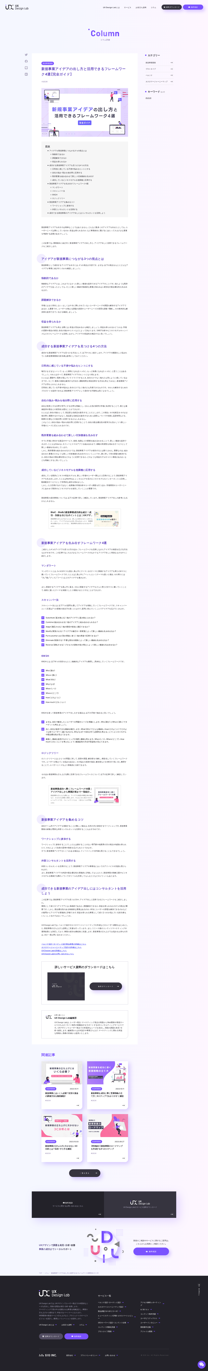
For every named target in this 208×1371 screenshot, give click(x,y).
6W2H (54, 194)
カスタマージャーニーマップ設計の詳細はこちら (61, 947)
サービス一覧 (104, 1295)
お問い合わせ (110, 1355)
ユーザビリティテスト (148, 1318)
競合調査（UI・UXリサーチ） (108, 1311)
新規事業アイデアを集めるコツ (62, 202)
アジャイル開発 (146, 1331)
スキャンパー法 (58, 191)
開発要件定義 (145, 1327)
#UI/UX (148, 98)
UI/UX (44, 81)
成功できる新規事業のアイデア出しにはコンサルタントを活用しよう (77, 213)
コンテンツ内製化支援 (106, 1327)
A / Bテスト (144, 1309)
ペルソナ (149, 75)
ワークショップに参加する (63, 205)
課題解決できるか (59, 158)
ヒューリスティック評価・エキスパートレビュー (115, 1316)
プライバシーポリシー (89, 1355)
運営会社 (69, 1355)
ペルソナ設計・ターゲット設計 (109, 1302)
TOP (40, 1273)
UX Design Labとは (111, 7)
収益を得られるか (59, 161)
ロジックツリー (58, 198)
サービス (127, 7)
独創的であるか (58, 154)
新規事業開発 (48, 63)
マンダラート (57, 187)
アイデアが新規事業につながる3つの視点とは (68, 150)
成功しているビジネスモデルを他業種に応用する (72, 180)
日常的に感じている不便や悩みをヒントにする (71, 169)
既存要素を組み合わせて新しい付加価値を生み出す (73, 176)
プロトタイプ (151, 69)
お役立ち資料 (141, 7)
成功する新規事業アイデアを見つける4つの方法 (68, 165)
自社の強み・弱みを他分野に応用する (67, 172)
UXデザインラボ (17, 7)
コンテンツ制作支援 (148, 1314)
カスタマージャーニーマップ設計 (111, 1307)
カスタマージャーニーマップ (157, 81)
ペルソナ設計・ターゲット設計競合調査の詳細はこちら (63, 944)
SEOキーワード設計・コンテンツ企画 (112, 1322)
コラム (153, 7)
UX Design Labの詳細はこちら (54, 950)
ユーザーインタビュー (148, 1322)
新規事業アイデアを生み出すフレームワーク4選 (68, 183)
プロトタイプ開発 (105, 1331)
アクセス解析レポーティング (150, 1303)
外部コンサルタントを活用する (65, 209)
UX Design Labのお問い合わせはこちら (57, 953)
